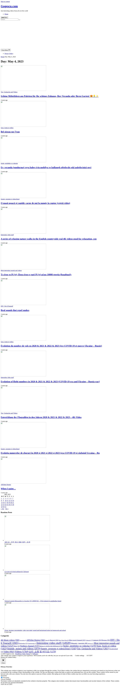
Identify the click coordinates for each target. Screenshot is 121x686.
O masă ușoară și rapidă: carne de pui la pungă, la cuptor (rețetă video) (35, 203)
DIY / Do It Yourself (7, 306)
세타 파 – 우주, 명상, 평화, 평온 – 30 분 (17, 542)
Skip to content (5, 1)
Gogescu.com (9, 6)
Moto (17, 646)
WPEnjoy (35, 654)
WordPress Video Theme (22, 654)
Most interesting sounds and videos (11, 270)
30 (3, 507)
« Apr (2, 509)
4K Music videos (10, 640)
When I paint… (8, 488)
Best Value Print (64, 640)
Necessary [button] (4, 675)
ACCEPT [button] (89, 655)
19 (9, 502)
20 (11, 502)
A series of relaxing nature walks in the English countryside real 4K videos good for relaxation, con (49, 239)
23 (3, 505)
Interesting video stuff (7, 235)
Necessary (6, 677)
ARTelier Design (6, 484)
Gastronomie (32, 643)
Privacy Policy (9, 53)
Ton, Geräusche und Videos (9, 92)
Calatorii (89, 640)
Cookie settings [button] (79, 655)
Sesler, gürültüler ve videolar (9, 163)
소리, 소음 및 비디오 (42, 651)
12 (9, 500)
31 (5, 507)
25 (7, 505)
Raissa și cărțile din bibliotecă (51, 646)
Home (6, 14)
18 (7, 502)
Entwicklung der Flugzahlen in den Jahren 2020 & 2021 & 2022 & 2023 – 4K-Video (41, 417)
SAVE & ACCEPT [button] (6, 684)
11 (7, 500)
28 (13, 505)
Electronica (23, 643)
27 (11, 505)
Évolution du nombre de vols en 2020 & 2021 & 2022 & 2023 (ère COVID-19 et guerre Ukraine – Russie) (51, 346)
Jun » (7, 509)
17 (5, 502)
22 (2, 505)
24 (5, 505)
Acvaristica (23, 640)
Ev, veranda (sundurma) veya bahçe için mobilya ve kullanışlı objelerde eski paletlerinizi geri (46, 167)
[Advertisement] (60, 34)
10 (5, 500)
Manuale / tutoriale (79, 643)
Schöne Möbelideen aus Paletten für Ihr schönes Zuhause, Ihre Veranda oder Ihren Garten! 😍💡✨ (50, 96)
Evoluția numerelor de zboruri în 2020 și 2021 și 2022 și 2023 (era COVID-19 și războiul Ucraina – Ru (50, 453)
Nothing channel (29, 646)
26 (9, 505)
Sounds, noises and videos (23, 648)
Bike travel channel (77, 640)
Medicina (90, 643)
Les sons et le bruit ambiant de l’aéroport (17, 571)
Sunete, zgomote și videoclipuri (10, 199)
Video (9, 651)
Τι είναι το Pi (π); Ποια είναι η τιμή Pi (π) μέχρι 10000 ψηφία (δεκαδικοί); (36, 274)
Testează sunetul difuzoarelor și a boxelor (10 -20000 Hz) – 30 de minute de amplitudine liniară (33, 601)
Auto (47, 640)
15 (2, 502)
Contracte (96, 640)
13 (11, 500)
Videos (21, 651)
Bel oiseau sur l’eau (10, 131)
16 (3, 502)
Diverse (105, 640)
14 (13, 500)
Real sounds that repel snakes (15, 310)
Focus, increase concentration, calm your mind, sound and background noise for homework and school (35, 630)
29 (2, 507)
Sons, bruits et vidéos (7, 128)
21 (13, 502)
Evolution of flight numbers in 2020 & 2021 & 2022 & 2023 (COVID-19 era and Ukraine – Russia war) (50, 381)
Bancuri (54, 640)
